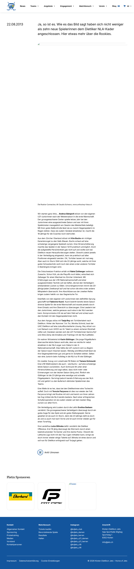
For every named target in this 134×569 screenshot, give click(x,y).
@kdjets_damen (77, 532)
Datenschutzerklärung (29, 561)
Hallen (41, 538)
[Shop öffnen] (124, 6)
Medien (10, 538)
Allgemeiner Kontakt (15, 529)
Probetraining (13, 535)
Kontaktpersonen (14, 544)
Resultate (43, 535)
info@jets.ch (107, 542)
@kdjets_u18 (75, 544)
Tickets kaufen (45, 529)
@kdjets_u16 (75, 547)
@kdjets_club (76, 529)
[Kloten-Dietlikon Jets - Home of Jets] (11, 6)
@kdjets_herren (77, 535)
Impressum (12, 561)
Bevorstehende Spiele (48, 532)
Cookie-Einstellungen (50, 561)
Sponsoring (12, 532)
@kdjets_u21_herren (79, 541)
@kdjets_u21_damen (79, 538)
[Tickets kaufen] (118, 6)
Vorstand (11, 541)
